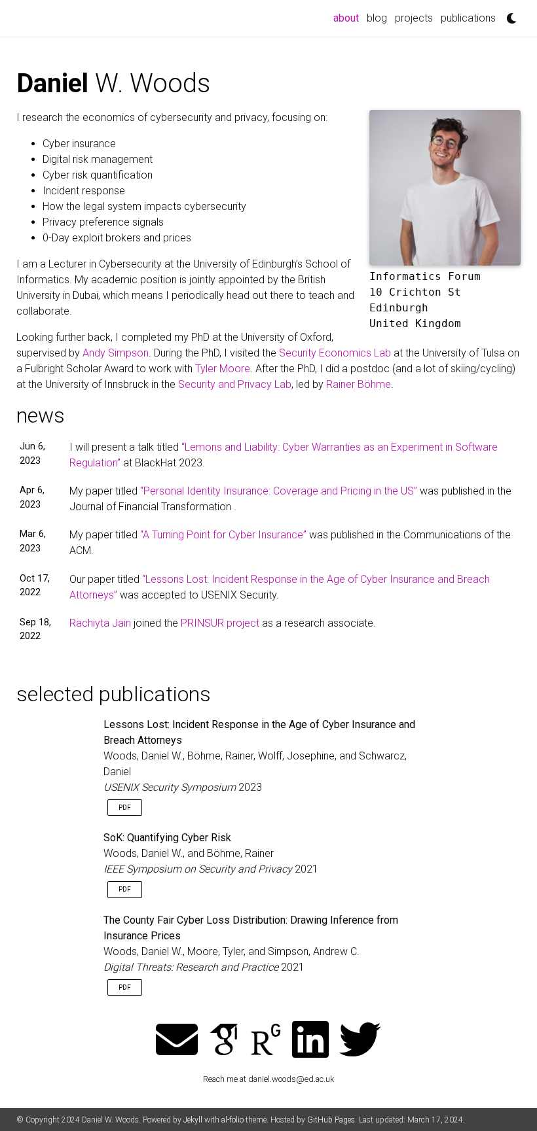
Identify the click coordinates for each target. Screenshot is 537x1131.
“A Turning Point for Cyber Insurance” (223, 535)
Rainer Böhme (358, 384)
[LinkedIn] (310, 1041)
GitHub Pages (331, 1119)
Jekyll (192, 1119)
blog (377, 18)
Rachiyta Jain (101, 623)
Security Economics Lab (335, 353)
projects (414, 18)
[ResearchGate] (266, 1041)
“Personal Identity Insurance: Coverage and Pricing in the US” (278, 491)
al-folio (232, 1119)
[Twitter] (360, 1041)
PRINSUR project (221, 623)
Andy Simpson (116, 353)
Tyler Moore (222, 368)
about (348, 17)
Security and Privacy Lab (234, 384)
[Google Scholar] (224, 1041)
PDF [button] (125, 807)
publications (468, 18)
